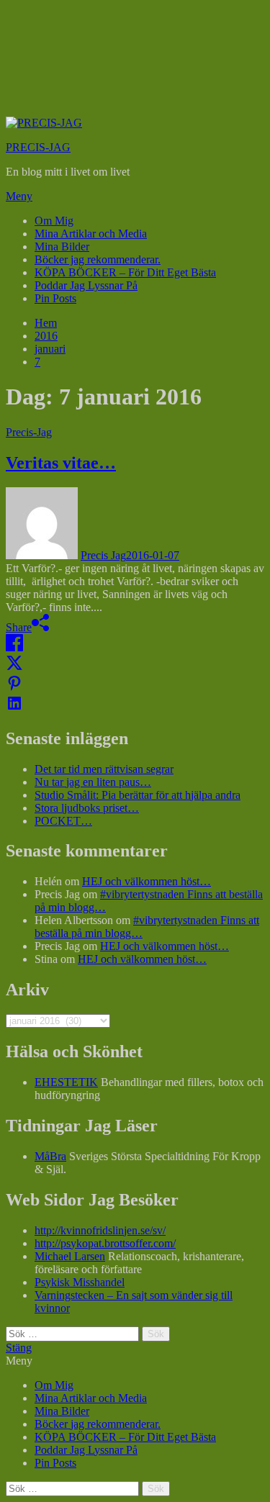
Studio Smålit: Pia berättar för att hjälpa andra (137, 795)
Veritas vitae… (61, 462)
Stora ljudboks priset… (87, 808)
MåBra (50, 1156)
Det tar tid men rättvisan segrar (104, 769)
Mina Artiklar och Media (91, 233)
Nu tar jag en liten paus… (93, 782)
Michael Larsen (70, 1256)
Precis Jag (103, 555)
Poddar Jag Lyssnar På (86, 285)
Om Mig (54, 220)
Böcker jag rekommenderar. (98, 259)
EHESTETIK (66, 1082)
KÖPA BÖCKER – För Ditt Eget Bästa (125, 272)
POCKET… (63, 821)
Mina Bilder (62, 246)
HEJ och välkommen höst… (146, 881)
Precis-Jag (29, 432)
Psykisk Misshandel (80, 1282)
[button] (135, 196)
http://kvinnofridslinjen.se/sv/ (100, 1230)
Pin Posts (55, 298)
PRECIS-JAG (38, 147)
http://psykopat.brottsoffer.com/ (105, 1243)
